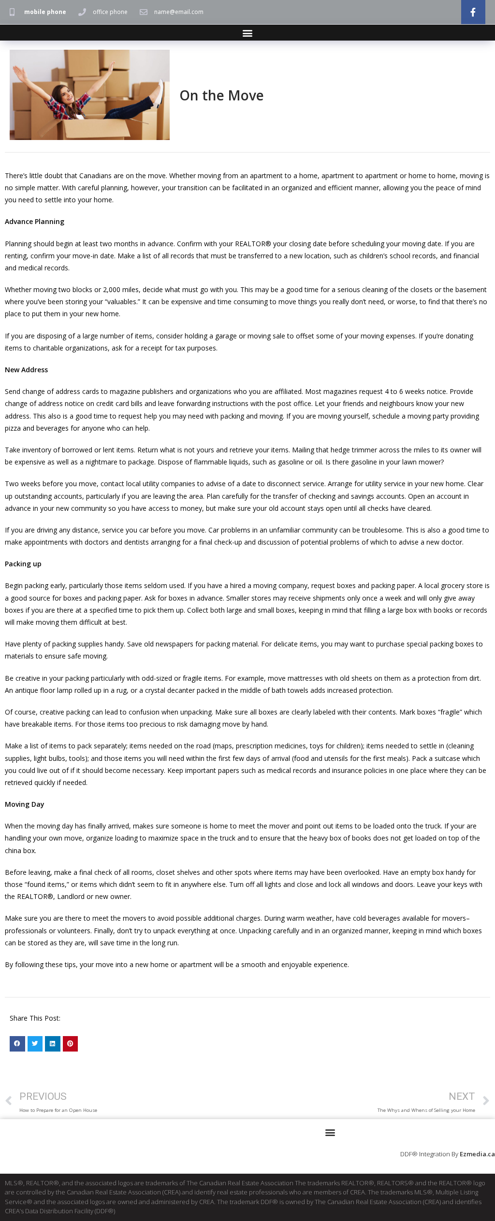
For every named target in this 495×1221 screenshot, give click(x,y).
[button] (248, 33)
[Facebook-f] (473, 12)
